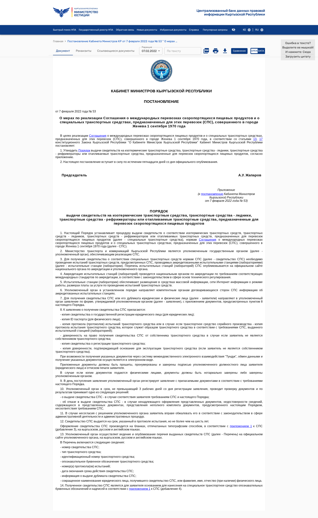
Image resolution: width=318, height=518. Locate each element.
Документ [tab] (63, 51)
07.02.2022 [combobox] (149, 51)
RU (257, 29)
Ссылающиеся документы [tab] (115, 51)
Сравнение (239, 50)
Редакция (147, 47)
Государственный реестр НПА (96, 29)
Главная (58, 41)
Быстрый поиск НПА (64, 29)
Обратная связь (125, 29)
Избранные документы (173, 29)
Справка (194, 29)
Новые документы (147, 29)
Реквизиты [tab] (83, 51)
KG (244, 29)
